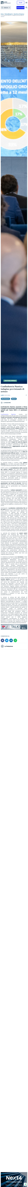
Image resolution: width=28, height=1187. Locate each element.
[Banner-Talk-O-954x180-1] (14, 629)
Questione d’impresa (19, 14)
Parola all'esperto (9, 14)
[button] (26, 2)
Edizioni (6, 7)
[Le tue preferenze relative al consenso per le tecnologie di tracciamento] (25, 1184)
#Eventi (14, 398)
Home (2, 14)
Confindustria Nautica (8, 414)
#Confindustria (5, 398)
